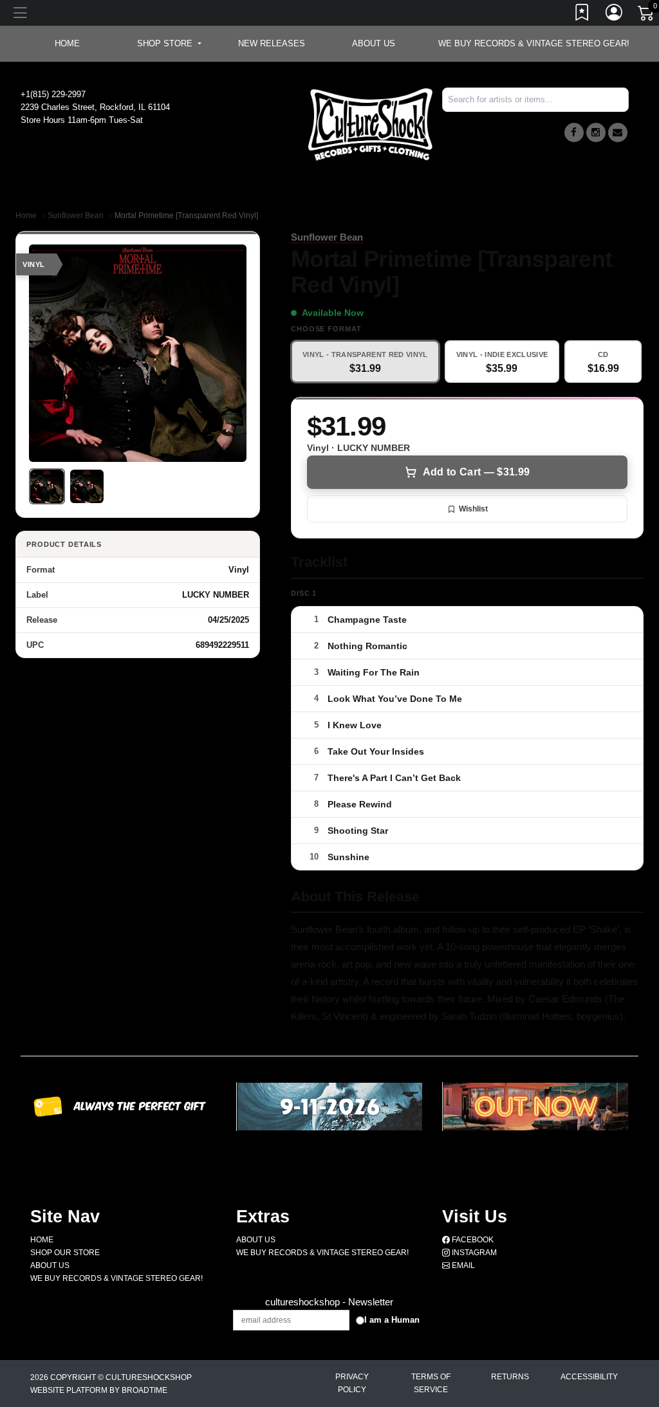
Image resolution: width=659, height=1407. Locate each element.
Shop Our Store (65, 1252)
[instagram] (596, 132)
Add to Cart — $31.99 (476, 471)
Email (462, 1265)
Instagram (473, 1252)
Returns (510, 1376)
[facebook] (574, 132)
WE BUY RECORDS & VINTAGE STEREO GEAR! (533, 43)
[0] (647, 15)
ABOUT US (373, 43)
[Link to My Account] (615, 15)
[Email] (618, 132)
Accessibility (589, 1376)
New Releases (271, 43)
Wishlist (473, 508)
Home (26, 215)
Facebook (472, 1239)
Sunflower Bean (76, 215)
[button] (169, 43)
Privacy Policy (352, 1383)
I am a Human (392, 1320)
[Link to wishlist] (582, 15)
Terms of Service (430, 1383)
